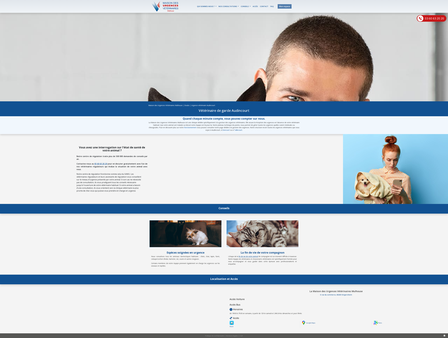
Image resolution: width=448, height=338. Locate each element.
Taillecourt (238, 130)
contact (264, 6)
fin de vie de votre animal (248, 256)
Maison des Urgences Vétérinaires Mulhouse (165, 105)
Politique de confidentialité (214, 336)
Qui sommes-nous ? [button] (206, 6)
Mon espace (284, 6)
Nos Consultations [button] (228, 6)
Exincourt (226, 130)
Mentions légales (232, 336)
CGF (241, 336)
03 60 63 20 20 (434, 18)
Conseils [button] (245, 6)
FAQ (272, 6)
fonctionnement (190, 127)
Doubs (186, 105)
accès (255, 6)
